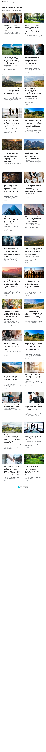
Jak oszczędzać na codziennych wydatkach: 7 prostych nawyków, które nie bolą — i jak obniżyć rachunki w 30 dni (12, 378)
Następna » (26, 487)
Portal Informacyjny (8, 2)
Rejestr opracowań (32, 1)
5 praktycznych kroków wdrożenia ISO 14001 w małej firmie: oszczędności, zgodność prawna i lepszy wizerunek (33, 469)
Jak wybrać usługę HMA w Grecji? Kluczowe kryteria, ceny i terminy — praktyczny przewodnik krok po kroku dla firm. (12, 123)
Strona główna (40, 1)
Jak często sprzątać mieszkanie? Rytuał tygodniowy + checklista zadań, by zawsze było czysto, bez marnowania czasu (12, 346)
